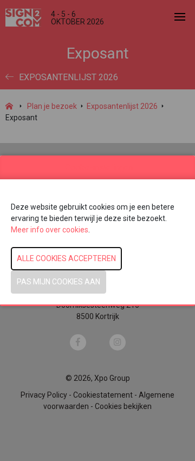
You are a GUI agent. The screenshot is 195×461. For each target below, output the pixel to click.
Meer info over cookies (49, 229)
